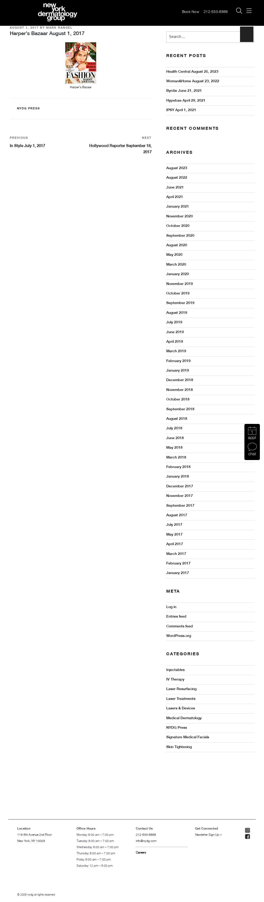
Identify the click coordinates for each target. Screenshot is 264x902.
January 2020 (177, 274)
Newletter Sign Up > (208, 834)
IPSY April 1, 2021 (181, 110)
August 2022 (176, 177)
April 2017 (174, 544)
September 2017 (180, 505)
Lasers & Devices (180, 708)
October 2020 (177, 226)
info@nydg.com (146, 841)
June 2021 (175, 187)
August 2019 (176, 313)
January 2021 (177, 206)
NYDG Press (28, 108)
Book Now (190, 12)
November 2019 (179, 284)
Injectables (175, 670)
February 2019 (178, 361)
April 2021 (174, 197)
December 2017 (179, 486)
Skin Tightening (179, 747)
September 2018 (180, 409)
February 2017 (178, 563)
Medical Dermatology (184, 718)
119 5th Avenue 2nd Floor (34, 834)
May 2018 (174, 447)
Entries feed (176, 616)
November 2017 (179, 496)
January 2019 (177, 370)
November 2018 (179, 390)
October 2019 (177, 293)
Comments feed (179, 626)
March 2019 (176, 351)
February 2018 (178, 467)
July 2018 (174, 428)
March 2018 (176, 457)
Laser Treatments (180, 699)
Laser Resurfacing (181, 689)
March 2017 (176, 554)
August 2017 (176, 515)
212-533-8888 (216, 12)
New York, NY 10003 (31, 841)
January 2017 (177, 573)
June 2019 (175, 332)
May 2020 (174, 255)
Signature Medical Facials (187, 737)
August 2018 (176, 419)
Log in (171, 607)
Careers (141, 852)
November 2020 (179, 216)
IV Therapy (175, 679)
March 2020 (176, 264)
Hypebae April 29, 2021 (185, 100)
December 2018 (179, 380)
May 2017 (174, 534)
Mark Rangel (59, 28)
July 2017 (174, 525)
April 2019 (174, 341)
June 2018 (175, 438)
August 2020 (176, 245)
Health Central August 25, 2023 (192, 71)
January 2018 (177, 476)
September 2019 (180, 303)
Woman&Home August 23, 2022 (192, 81)
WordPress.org (178, 636)
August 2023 (176, 168)
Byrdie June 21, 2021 (184, 91)
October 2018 (177, 399)
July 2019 (174, 322)
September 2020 (180, 235)
